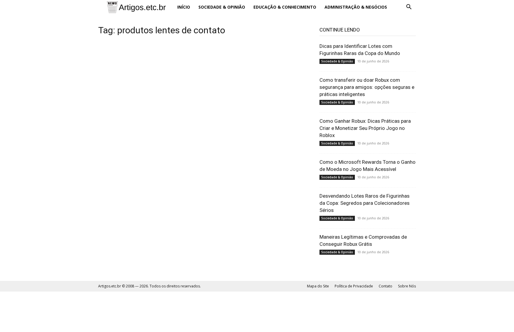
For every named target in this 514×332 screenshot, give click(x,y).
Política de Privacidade (354, 286)
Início (183, 7)
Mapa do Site (318, 286)
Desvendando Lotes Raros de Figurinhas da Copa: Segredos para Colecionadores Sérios (364, 203)
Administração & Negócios (356, 7)
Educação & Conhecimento (284, 7)
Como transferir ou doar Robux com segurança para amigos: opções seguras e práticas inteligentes (366, 87)
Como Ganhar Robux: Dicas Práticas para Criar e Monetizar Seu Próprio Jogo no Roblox (365, 128)
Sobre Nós (407, 286)
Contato (385, 286)
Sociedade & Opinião (221, 7)
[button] (409, 7)
